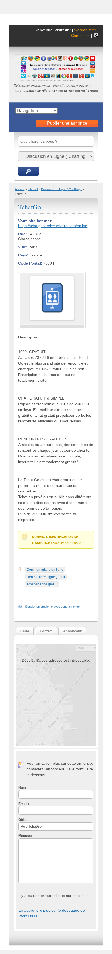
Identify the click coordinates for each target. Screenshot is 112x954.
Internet (33, 189)
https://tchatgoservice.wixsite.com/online (52, 226)
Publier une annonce (67, 123)
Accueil (19, 189)
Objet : (23, 820)
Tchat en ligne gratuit (42, 584)
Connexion (81, 35)
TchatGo (29, 207)
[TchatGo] (52, 319)
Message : (26, 836)
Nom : (23, 788)
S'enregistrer (85, 30)
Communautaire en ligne (45, 570)
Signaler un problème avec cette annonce (52, 606)
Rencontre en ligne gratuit (46, 577)
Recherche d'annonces (28, 171)
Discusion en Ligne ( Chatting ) (61, 189)
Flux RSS (96, 35)
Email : (23, 804)
